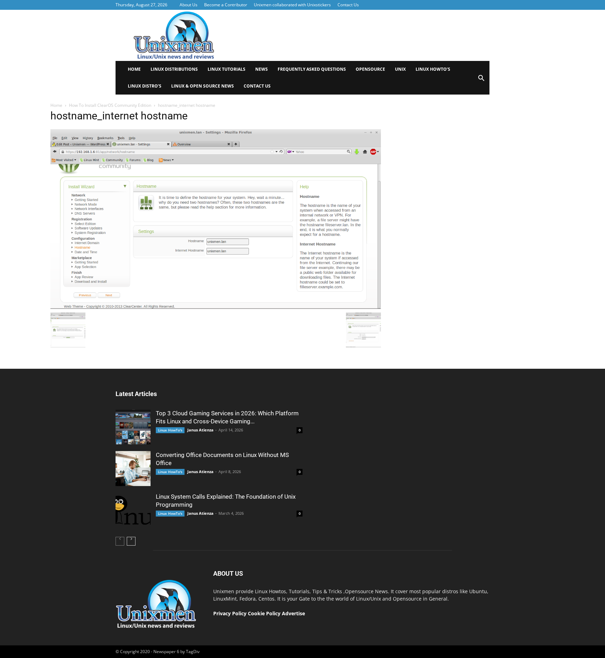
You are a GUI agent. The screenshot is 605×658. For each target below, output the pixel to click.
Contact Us (348, 5)
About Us (188, 5)
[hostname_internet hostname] (215, 307)
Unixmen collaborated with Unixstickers (292, 5)
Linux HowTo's (170, 430)
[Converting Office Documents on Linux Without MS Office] (133, 468)
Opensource (370, 69)
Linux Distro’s (144, 86)
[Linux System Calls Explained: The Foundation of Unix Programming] (133, 510)
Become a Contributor (225, 5)
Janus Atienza (200, 429)
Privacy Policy (229, 613)
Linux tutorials (226, 69)
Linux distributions (174, 69)
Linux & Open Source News (202, 86)
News (261, 69)
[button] (481, 80)
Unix (400, 69)
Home (134, 69)
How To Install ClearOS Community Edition (110, 105)
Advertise (293, 613)
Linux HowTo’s (433, 69)
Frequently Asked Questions (312, 69)
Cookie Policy (265, 613)
